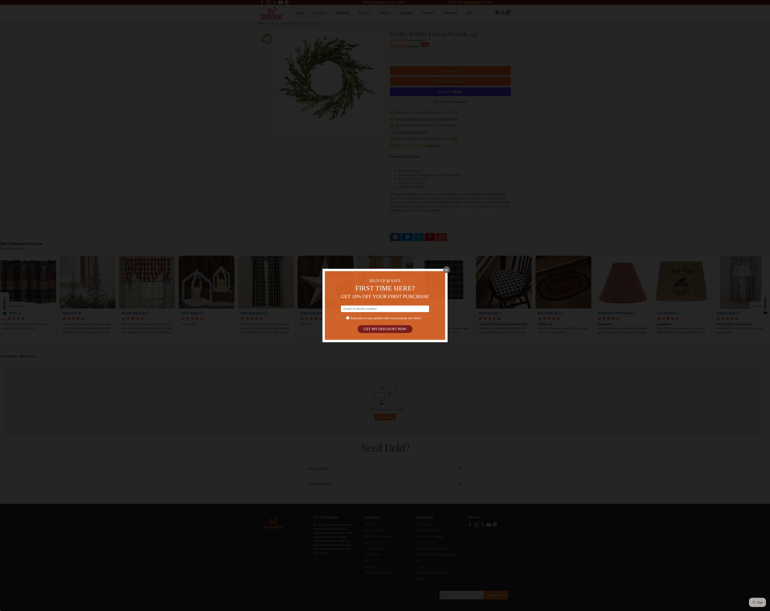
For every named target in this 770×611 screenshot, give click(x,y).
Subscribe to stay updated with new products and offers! (385, 318)
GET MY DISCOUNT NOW (385, 329)
